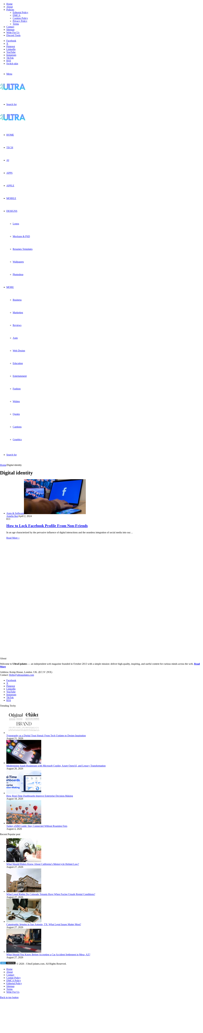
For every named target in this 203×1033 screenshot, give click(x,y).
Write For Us (12, 32)
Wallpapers (18, 261)
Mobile (11, 198)
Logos (16, 223)
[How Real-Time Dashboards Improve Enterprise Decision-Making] (23, 793)
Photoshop (18, 274)
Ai (7, 160)
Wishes (16, 401)
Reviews (17, 325)
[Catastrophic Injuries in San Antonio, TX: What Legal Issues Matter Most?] (23, 921)
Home (9, 4)
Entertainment (20, 376)
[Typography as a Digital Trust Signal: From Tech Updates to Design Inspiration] (23, 732)
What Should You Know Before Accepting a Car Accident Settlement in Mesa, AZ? (48, 954)
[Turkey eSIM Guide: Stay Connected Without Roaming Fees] (23, 823)
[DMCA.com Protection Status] (8, 963)
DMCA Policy (13, 980)
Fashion (17, 388)
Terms (16, 24)
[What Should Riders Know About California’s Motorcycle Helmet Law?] (23, 861)
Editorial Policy (20, 12)
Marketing (18, 312)
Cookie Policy (13, 977)
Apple (10, 185)
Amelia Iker (12, 516)
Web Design (19, 350)
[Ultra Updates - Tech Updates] (23, 89)
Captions (17, 426)
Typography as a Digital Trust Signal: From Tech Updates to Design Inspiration (46, 735)
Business (17, 299)
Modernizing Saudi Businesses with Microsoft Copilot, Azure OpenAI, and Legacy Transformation (56, 765)
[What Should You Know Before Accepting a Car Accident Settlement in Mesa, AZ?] (23, 951)
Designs (11, 211)
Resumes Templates (23, 249)
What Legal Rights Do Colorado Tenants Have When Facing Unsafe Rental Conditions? (50, 894)
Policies (10, 9)
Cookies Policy (20, 18)
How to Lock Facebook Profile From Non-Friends (47, 526)
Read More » (13, 537)
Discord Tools (13, 35)
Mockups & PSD (21, 236)
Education (18, 363)
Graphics (17, 439)
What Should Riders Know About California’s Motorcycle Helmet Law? (42, 864)
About (9, 6)
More (10, 287)
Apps (9, 173)
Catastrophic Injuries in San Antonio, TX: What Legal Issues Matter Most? (43, 924)
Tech (9, 147)
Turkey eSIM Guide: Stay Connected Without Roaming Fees (36, 826)
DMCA (16, 15)
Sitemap (10, 29)
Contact (10, 26)
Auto (15, 338)
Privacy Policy (20, 21)
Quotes (16, 414)
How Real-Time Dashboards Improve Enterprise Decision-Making (39, 796)
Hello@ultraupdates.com (21, 675)
